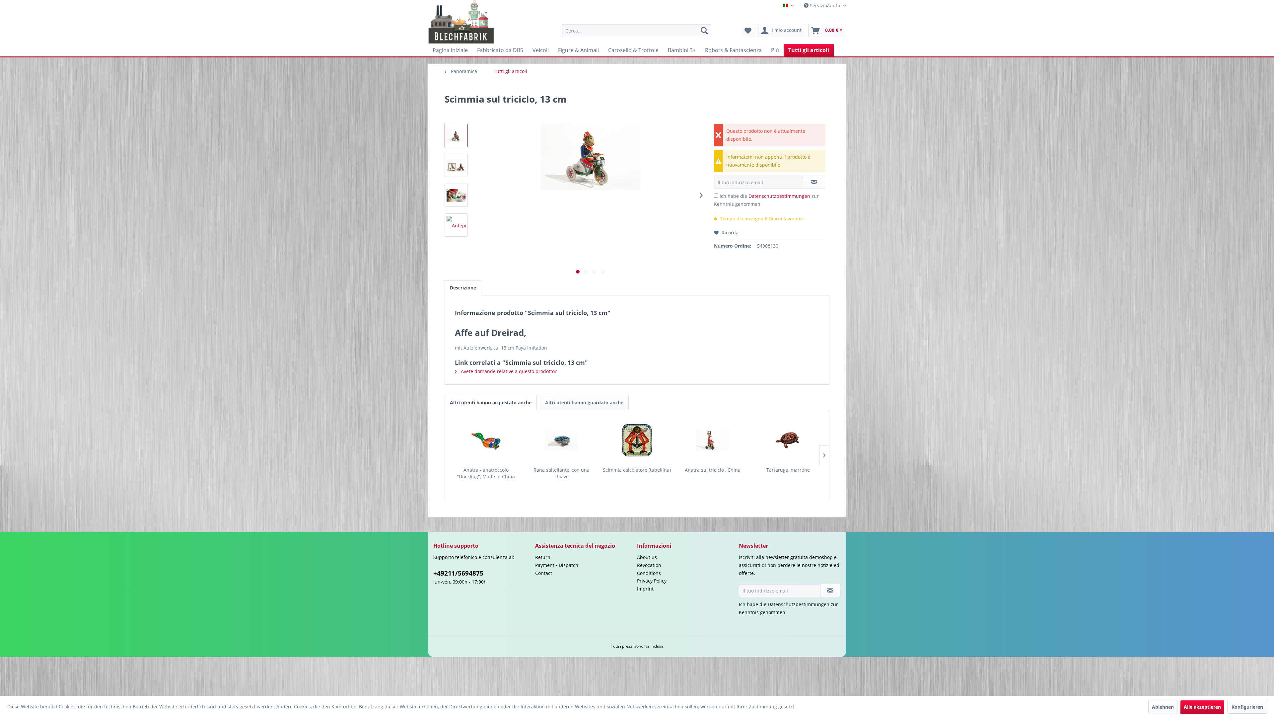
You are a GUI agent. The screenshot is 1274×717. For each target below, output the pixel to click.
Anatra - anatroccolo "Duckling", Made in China (486, 473)
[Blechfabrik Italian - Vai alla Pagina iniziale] (461, 21)
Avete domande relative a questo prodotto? (508, 371)
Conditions (649, 573)
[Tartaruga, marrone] (787, 440)
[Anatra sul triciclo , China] (712, 440)
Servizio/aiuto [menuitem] (825, 5)
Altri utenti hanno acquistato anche (490, 402)
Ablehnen (1163, 707)
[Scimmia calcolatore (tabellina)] (637, 440)
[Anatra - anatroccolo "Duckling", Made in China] (486, 440)
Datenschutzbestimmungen (779, 196)
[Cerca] (704, 30)
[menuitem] (636, 30)
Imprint (645, 589)
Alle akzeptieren (1202, 707)
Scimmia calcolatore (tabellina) (637, 470)
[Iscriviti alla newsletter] (830, 590)
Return (542, 557)
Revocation (649, 565)
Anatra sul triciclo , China (713, 470)
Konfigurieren (1247, 707)
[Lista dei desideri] (748, 30)
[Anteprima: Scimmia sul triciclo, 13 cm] (456, 135)
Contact (543, 573)
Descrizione (463, 287)
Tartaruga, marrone (788, 470)
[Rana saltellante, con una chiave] (561, 440)
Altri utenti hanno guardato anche (584, 402)
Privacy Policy (652, 581)
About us (647, 557)
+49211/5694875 (458, 573)
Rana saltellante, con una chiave (561, 473)
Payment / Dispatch (556, 565)
